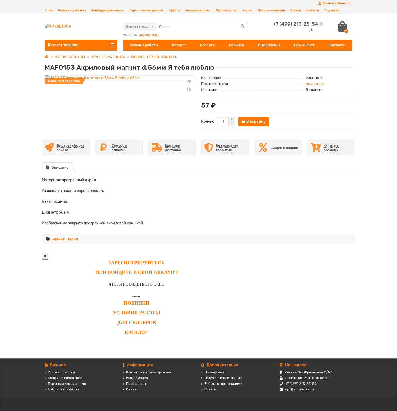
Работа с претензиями (223, 384)
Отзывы (132, 389)
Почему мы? (214, 372)
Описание (60, 167)
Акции (247, 10)
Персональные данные (146, 10)
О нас (49, 10)
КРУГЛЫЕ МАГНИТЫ (108, 57)
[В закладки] (189, 81)
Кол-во (207, 121)
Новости (312, 10)
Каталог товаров (63, 45)
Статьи (295, 10)
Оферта (174, 10)
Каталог (179, 45)
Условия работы (144, 45)
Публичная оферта (63, 389)
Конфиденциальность (107, 10)
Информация (269, 45)
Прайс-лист (304, 45)
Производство (226, 10)
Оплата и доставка (72, 10)
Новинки (236, 45)
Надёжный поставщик (223, 378)
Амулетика (315, 84)
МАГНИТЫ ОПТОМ (70, 57)
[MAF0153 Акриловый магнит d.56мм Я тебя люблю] (120, 78)
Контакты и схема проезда (148, 372)
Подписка (331, 10)
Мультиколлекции (271, 10)
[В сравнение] (189, 89)
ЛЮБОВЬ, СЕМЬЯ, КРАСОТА (154, 57)
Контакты (336, 45)
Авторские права (197, 10)
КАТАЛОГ (136, 332)
